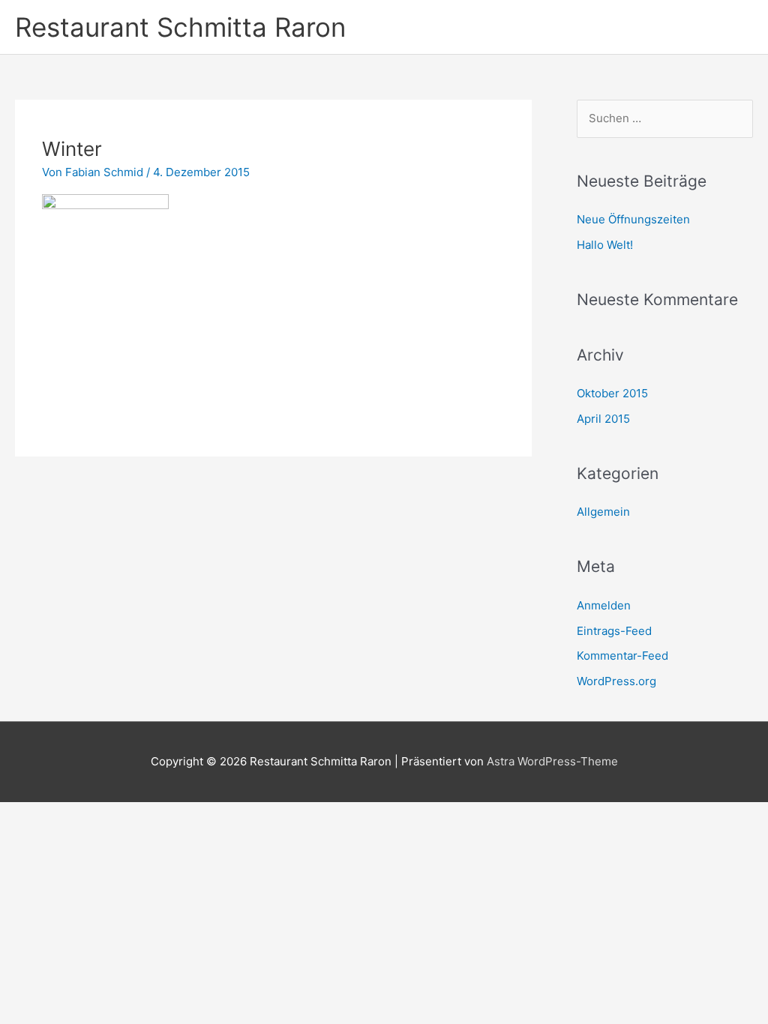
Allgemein (603, 512)
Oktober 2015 (612, 393)
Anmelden (604, 605)
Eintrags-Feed (614, 631)
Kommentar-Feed (622, 655)
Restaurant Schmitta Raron (180, 27)
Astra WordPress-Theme (552, 761)
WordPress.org (616, 681)
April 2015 (603, 419)
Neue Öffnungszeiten (633, 219)
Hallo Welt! (605, 245)
